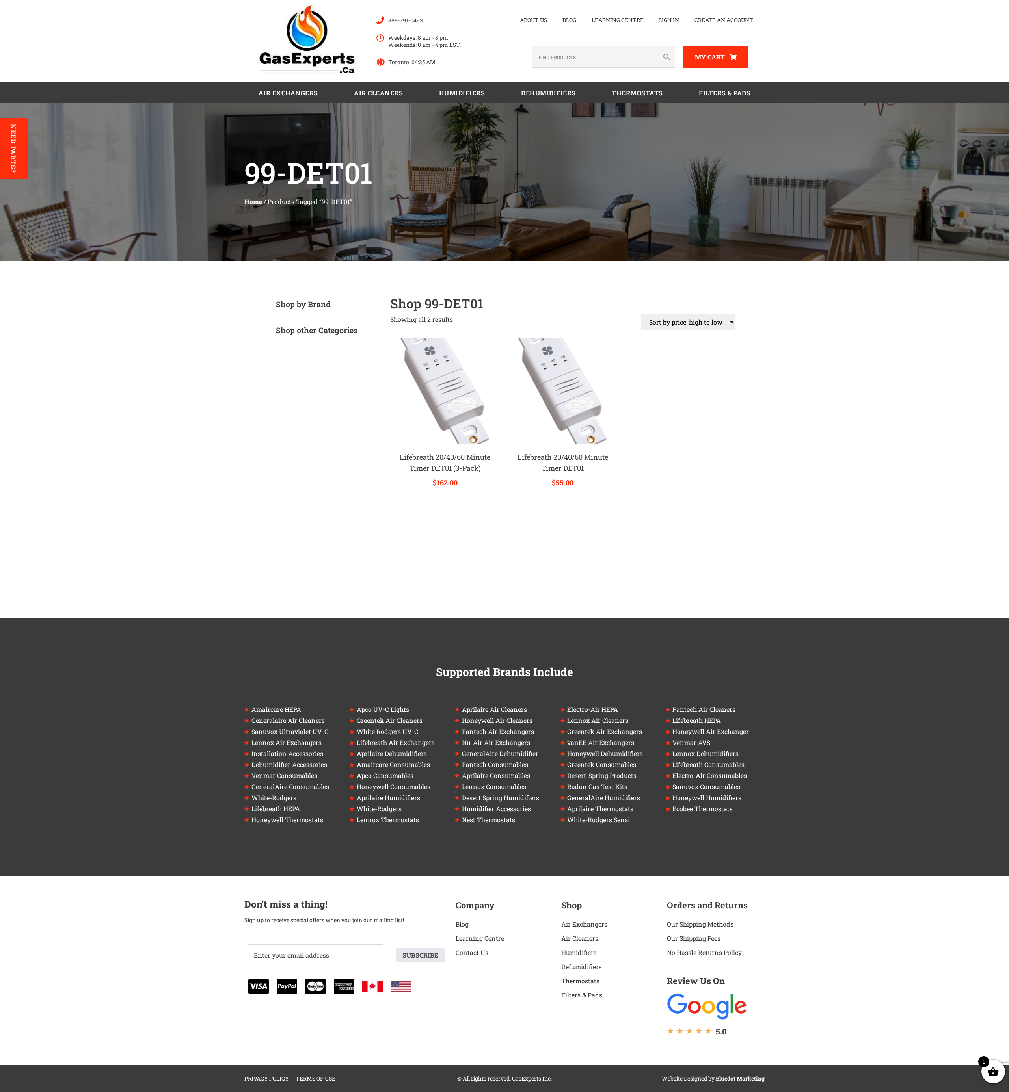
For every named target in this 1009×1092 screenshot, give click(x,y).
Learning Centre (618, 20)
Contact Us (472, 952)
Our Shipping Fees (693, 938)
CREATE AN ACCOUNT (723, 20)
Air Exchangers (288, 93)
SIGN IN (669, 20)
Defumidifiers (581, 966)
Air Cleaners (378, 93)
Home (253, 201)
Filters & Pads (724, 93)
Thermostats (637, 93)
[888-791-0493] (380, 20)
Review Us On (696, 980)
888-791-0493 (405, 20)
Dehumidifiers (548, 93)
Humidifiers (462, 93)
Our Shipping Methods (700, 924)
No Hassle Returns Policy (704, 952)
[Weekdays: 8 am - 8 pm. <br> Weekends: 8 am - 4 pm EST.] (380, 38)
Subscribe (420, 955)
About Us (533, 20)
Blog (569, 20)
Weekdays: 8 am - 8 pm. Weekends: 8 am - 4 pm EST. (424, 41)
